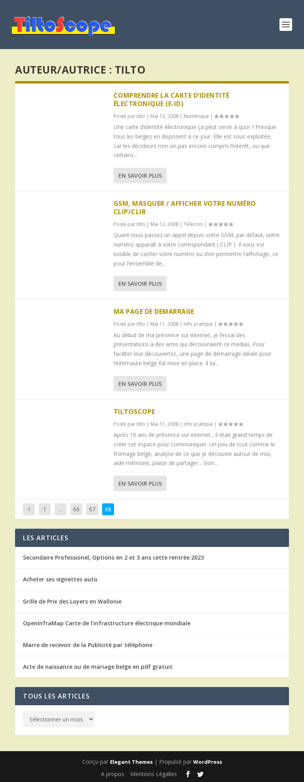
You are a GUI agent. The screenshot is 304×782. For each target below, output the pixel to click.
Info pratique (198, 324)
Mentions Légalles (153, 774)
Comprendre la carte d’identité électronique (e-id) (172, 99)
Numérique (196, 116)
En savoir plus (140, 175)
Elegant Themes (131, 761)
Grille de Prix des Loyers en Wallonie (72, 601)
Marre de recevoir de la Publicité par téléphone (87, 645)
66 (76, 509)
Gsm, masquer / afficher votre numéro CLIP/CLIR (185, 207)
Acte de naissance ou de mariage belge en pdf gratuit (98, 666)
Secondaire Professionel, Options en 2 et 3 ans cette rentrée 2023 (113, 557)
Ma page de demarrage (154, 311)
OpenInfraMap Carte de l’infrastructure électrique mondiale (106, 623)
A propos (112, 774)
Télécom (193, 224)
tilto (141, 116)
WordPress (207, 761)
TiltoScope (134, 411)
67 (92, 509)
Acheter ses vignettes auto (60, 579)
